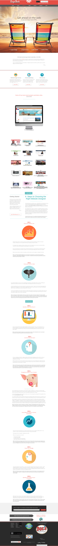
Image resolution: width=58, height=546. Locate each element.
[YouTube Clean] (44, 542)
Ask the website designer (20, 254)
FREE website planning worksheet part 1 (15, 535)
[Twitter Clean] (42, 542)
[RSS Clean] (43, 542)
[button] (44, 1)
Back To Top (41, 538)
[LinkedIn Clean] (39, 542)
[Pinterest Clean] (41, 542)
